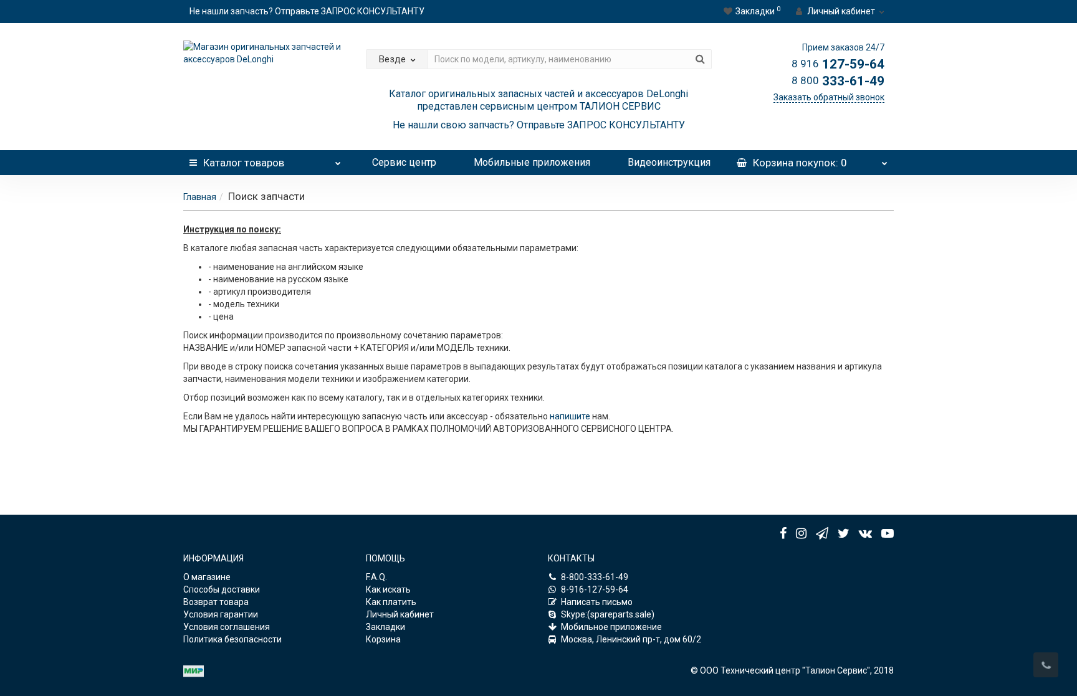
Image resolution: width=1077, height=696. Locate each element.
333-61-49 (838, 81)
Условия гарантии (220, 614)
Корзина (383, 639)
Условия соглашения (226, 627)
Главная (199, 197)
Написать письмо (597, 602)
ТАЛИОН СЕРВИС (620, 106)
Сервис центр (404, 162)
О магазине (207, 577)
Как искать (388, 589)
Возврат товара (216, 602)
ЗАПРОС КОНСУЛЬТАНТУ (626, 125)
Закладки (385, 627)
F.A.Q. (376, 577)
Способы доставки (221, 589)
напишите (571, 416)
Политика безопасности (232, 639)
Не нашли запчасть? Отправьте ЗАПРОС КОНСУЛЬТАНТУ (306, 11)
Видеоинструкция (669, 162)
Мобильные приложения (532, 162)
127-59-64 (838, 64)
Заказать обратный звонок (828, 97)
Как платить (391, 602)
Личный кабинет (400, 614)
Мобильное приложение (611, 627)
